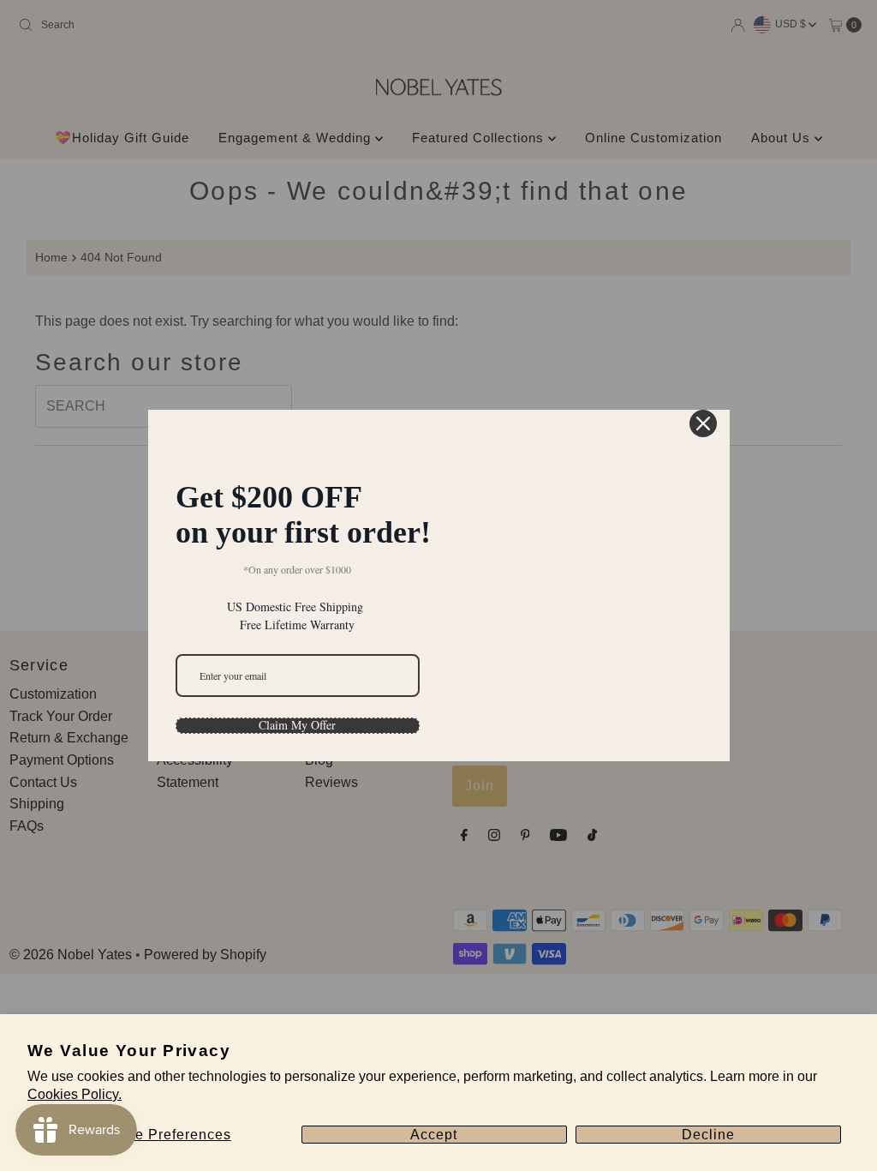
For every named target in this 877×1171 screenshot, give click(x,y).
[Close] (703, 380)
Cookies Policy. (74, 1094)
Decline (708, 1134)
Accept (433, 1134)
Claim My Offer (297, 683)
